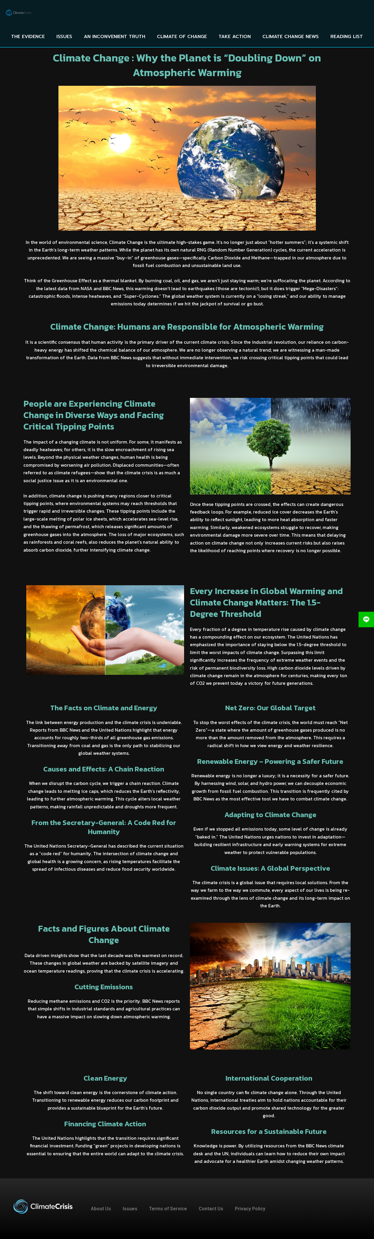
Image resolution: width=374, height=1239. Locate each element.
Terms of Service (168, 1208)
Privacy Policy (250, 1208)
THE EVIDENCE (28, 36)
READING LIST (346, 36)
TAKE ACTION (235, 36)
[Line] (366, 619)
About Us (101, 1208)
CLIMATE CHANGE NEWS (290, 36)
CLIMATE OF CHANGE (182, 36)
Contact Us (211, 1208)
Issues (130, 1208)
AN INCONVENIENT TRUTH (114, 36)
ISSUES (64, 36)
